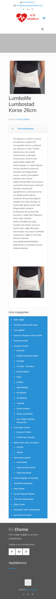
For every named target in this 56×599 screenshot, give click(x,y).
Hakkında (13, 568)
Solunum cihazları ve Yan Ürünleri (28, 335)
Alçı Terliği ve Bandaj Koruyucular (25, 420)
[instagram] (32, 9)
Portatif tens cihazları (26, 437)
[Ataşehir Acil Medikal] (28, 19)
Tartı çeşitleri (19, 330)
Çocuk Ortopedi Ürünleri (24, 494)
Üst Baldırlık (22, 398)
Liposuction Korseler (23, 515)
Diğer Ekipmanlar (24, 473)
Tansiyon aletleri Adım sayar (26, 325)
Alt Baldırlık (21, 393)
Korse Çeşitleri (23, 119)
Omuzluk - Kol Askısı (25, 366)
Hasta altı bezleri (21, 341)
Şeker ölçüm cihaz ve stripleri (26, 442)
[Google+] (28, 9)
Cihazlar (20, 447)
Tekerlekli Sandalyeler (23, 483)
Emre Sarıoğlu (31, 590)
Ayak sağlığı (19, 319)
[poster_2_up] (27, 78)
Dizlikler (20, 382)
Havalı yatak (22, 462)
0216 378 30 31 (28, 2)
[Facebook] (23, 9)
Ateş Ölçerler (19, 488)
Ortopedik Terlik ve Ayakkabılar (27, 510)
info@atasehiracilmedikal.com (29, 5)
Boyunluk (20, 350)
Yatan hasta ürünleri (22, 458)
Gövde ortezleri (23, 408)
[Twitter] (32, 594)
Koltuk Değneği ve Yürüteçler (26, 478)
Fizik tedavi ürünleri (22, 427)
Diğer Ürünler (19, 504)
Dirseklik (20, 361)
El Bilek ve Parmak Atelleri (27, 356)
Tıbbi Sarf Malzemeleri (23, 499)
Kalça (19, 377)
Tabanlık (20, 403)
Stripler (20, 452)
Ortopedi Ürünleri (21, 346)
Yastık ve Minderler (25, 414)
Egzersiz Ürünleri (24, 432)
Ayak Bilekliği (22, 387)
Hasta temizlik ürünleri (26, 467)
